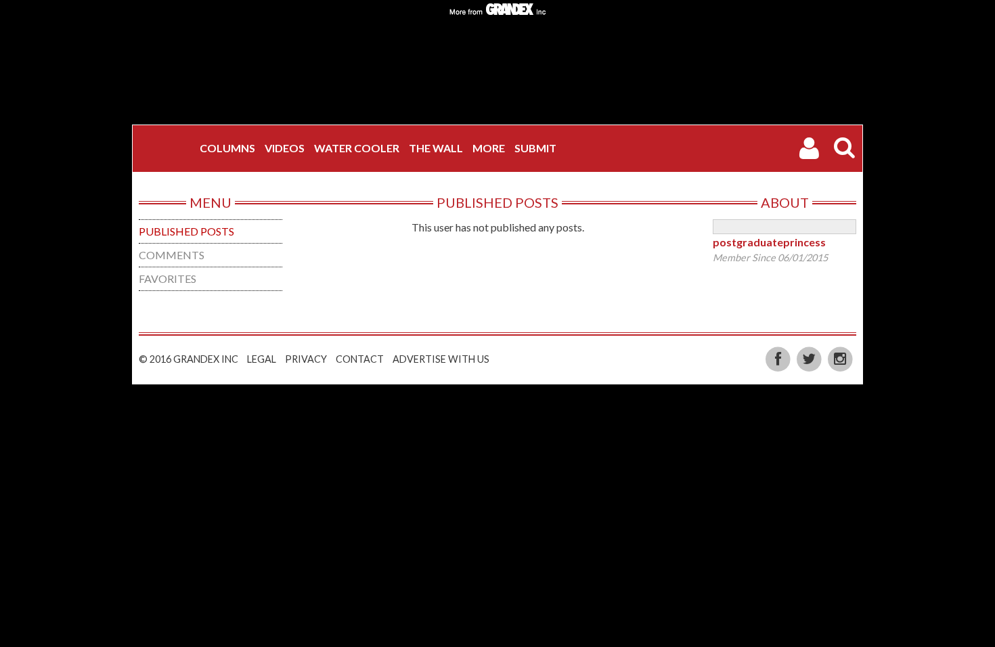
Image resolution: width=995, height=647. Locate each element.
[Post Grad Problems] (168, 148)
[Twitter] (810, 357)
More (488, 147)
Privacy (306, 359)
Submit (535, 147)
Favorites (167, 278)
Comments (171, 254)
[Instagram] (840, 357)
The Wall (436, 147)
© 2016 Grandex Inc (188, 359)
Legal (261, 359)
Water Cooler (356, 147)
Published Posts (186, 231)
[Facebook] (779, 357)
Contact (360, 359)
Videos (285, 147)
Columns (227, 147)
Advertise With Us (441, 359)
